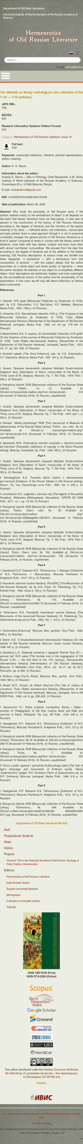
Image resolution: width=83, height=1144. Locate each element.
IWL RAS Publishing (41, 1123)
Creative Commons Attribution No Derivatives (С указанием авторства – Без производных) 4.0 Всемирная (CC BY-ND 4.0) (42, 1073)
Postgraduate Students (18, 836)
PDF (14, 148)
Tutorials (11, 907)
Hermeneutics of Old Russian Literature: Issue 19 (43, 137)
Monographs (13, 894)
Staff (7, 829)
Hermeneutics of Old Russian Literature (28, 876)
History (8, 848)
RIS (4, 129)
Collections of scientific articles (23, 900)
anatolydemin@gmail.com (26, 190)
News (7, 842)
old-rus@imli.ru (74, 67)
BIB (4, 118)
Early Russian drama (17, 882)
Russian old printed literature (22, 888)
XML (4, 108)
